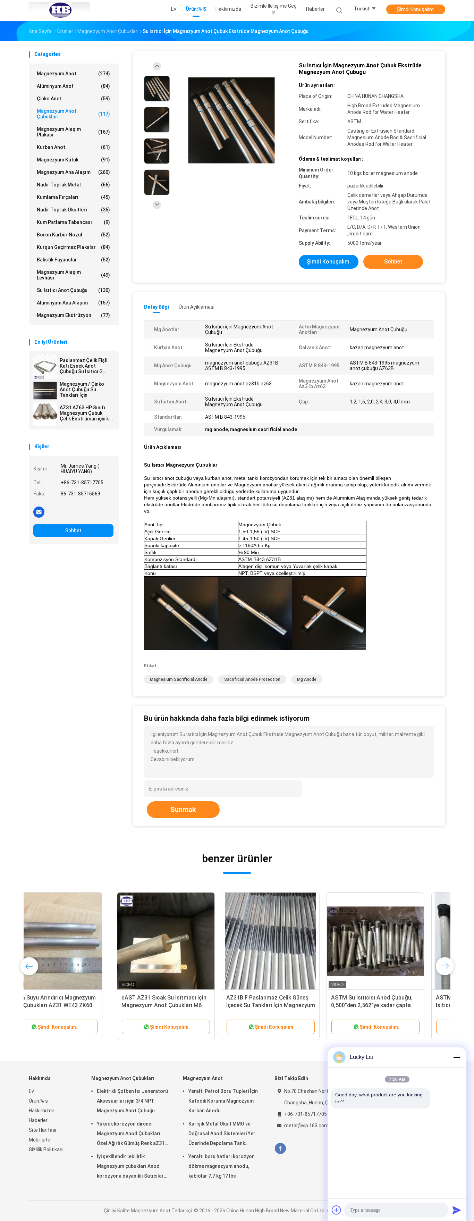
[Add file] (336, 1210)
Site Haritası (42, 1130)
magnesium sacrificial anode (179, 679)
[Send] (456, 1210)
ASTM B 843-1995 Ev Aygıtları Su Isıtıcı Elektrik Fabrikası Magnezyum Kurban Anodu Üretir (390, 1005)
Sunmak (183, 809)
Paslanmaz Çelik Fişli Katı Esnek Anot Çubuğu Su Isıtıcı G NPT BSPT (83, 366)
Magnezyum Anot (73, 73)
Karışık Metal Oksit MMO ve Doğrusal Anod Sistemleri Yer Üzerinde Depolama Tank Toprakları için (221, 1134)
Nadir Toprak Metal (73, 184)
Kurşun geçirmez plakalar (73, 247)
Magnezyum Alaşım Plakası (73, 131)
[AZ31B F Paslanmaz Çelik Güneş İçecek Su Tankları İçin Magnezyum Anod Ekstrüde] (182, 941)
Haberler (38, 1120)
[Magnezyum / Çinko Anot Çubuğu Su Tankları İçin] (45, 390)
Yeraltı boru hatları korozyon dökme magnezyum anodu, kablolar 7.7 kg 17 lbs (221, 1166)
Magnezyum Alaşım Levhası (73, 275)
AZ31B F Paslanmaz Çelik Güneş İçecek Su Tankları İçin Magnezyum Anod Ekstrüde (182, 1005)
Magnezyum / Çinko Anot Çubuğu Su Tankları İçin (82, 389)
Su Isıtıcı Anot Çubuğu (73, 290)
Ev (31, 1091)
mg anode (306, 679)
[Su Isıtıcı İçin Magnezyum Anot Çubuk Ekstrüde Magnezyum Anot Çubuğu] (231, 120)
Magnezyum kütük (73, 159)
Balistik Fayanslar (73, 259)
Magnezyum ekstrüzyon (73, 315)
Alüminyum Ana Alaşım (73, 303)
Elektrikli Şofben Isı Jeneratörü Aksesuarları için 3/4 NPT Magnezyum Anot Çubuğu (132, 1100)
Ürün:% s (38, 1101)
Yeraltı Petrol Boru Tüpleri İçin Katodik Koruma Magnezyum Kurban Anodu (223, 1100)
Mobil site (39, 1140)
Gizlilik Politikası (46, 1149)
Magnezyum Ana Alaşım (73, 172)
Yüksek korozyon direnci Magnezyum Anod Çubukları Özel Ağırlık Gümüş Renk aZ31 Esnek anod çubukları (130, 1134)
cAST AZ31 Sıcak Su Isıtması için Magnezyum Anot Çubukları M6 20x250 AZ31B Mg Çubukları (75, 1005)
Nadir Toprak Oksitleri (73, 209)
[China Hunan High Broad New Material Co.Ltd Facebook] (280, 1149)
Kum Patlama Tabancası (73, 222)
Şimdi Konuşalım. (416, 9)
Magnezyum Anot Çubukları (73, 113)
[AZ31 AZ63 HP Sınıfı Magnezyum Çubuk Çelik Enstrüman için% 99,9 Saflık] (45, 414)
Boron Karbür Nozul (73, 234)
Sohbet (73, 530)
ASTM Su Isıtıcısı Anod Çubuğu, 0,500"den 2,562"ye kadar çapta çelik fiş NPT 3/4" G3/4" (283, 1005)
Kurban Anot (73, 147)
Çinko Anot (73, 98)
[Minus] (456, 1057)
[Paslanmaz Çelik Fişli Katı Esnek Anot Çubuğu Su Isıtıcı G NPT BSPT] (45, 367)
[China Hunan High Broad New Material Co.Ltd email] (38, 511)
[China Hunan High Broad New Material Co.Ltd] (59, 10)
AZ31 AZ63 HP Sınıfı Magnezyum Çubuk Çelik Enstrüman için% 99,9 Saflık (84, 413)
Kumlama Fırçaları (73, 197)
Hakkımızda (41, 1110)
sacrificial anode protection (252, 679)
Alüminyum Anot (73, 86)
